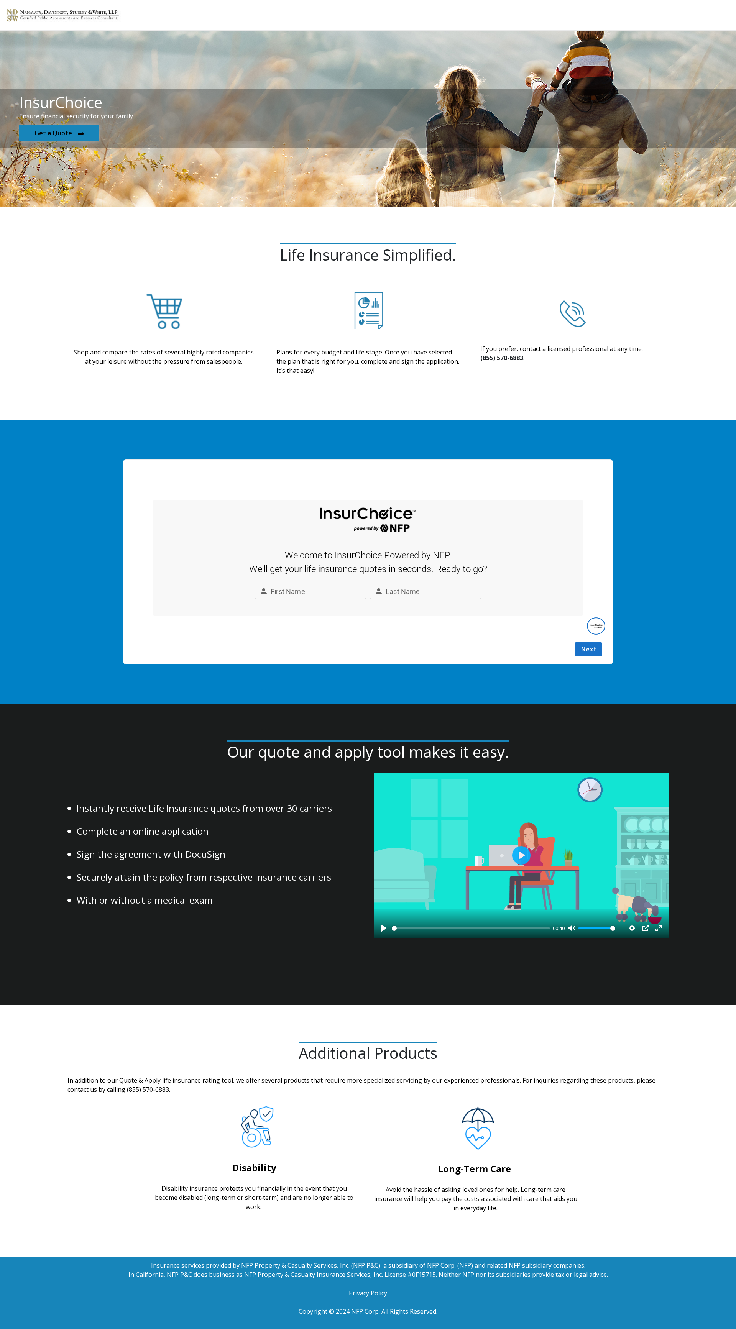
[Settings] (632, 928)
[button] (59, 133)
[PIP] (645, 928)
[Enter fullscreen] (658, 928)
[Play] (384, 928)
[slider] (471, 928)
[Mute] (572, 928)
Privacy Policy (368, 1293)
